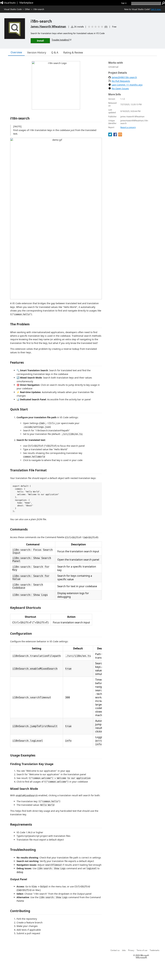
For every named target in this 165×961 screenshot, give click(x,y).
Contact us (115, 950)
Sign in (123, 3)
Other (27, 9)
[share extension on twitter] (110, 135)
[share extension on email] (120, 135)
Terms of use (142, 950)
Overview (16, 52)
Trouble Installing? (60, 39)
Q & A (54, 52)
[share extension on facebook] (115, 135)
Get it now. (156, 9)
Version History (36, 52)
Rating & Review (73, 52)
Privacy (131, 950)
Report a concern (128, 127)
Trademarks (154, 950)
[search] (163, 3)
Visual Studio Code (13, 9)
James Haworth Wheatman (48, 26)
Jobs (124, 950)
